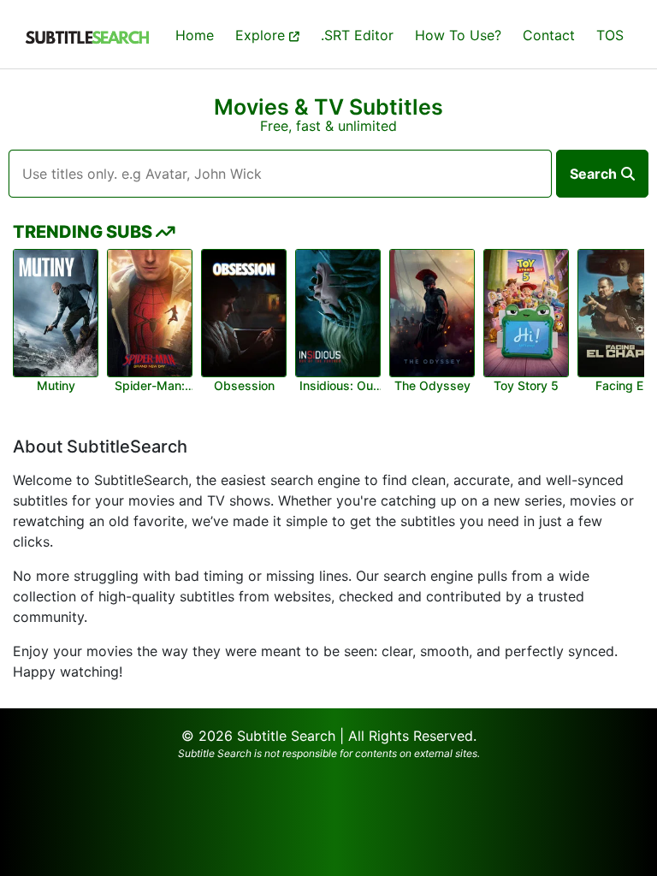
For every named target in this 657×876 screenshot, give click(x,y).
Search (593, 173)
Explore (262, 35)
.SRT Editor (357, 35)
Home (194, 35)
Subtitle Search (286, 735)
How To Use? (458, 35)
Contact (549, 35)
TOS (610, 35)
